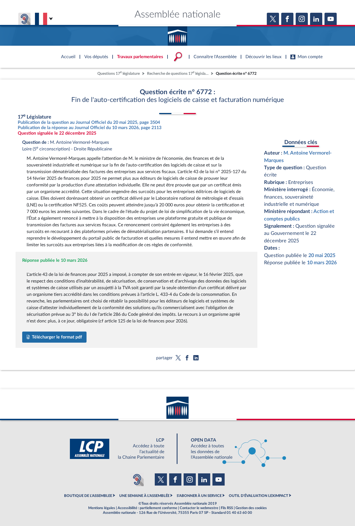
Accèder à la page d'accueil (177, 34)
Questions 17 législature (118, 73)
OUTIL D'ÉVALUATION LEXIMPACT (258, 495)
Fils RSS (227, 508)
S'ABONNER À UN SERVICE (199, 495)
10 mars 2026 (322, 262)
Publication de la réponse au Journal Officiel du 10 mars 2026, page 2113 (89, 127)
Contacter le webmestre (199, 508)
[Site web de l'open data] (233, 448)
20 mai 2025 (321, 255)
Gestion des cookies (251, 508)
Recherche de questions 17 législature (178, 73)
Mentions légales (101, 508)
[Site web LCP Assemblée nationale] (121, 448)
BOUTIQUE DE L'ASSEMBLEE (88, 495)
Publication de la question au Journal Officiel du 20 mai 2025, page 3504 (89, 122)
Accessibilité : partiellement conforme (147, 508)
